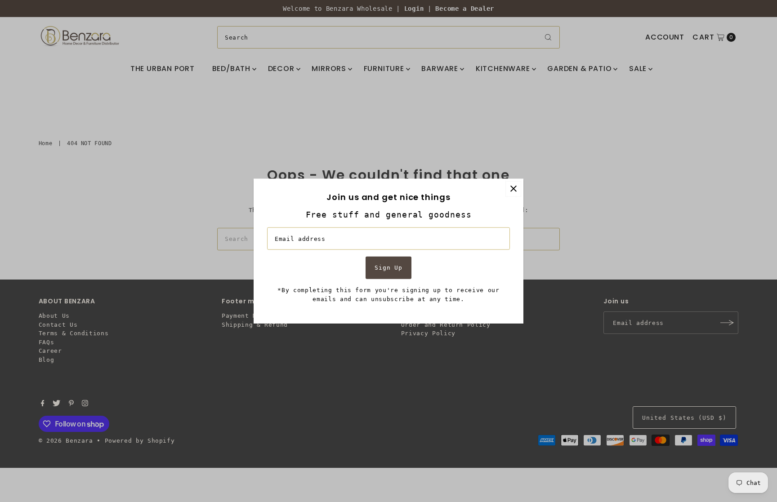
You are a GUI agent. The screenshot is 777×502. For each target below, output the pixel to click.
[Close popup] (513, 188)
